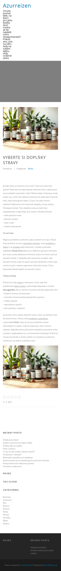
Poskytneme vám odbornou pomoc (18, 463)
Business (7, 497)
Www (5, 520)
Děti (4, 503)
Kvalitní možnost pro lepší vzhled (17, 442)
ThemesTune (26, 565)
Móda (30, 168)
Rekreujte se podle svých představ (18, 457)
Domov (6, 506)
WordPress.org (50, 565)
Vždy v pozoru (9, 448)
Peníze (6, 514)
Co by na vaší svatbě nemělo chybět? (19, 451)
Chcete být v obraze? (12, 454)
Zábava (6, 523)
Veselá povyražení (11, 439)
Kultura (6, 508)
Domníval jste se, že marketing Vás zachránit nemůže (26, 460)
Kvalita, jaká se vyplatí (12, 445)
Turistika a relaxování (12, 466)
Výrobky (6, 517)
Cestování (7, 500)
